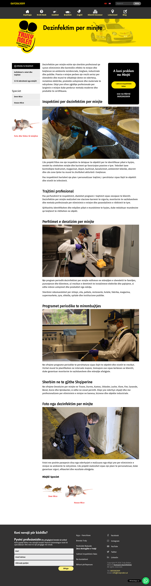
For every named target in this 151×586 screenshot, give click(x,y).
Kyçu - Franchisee (83, 535)
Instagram (115, 541)
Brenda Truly (81, 541)
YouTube (114, 546)
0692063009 (18, 3)
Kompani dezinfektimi (123, 565)
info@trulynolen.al (120, 573)
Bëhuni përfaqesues (84, 565)
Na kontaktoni (82, 559)
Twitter (114, 552)
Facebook (115, 535)
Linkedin (114, 557)
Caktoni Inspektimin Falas (124, 85)
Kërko (137, 3)
